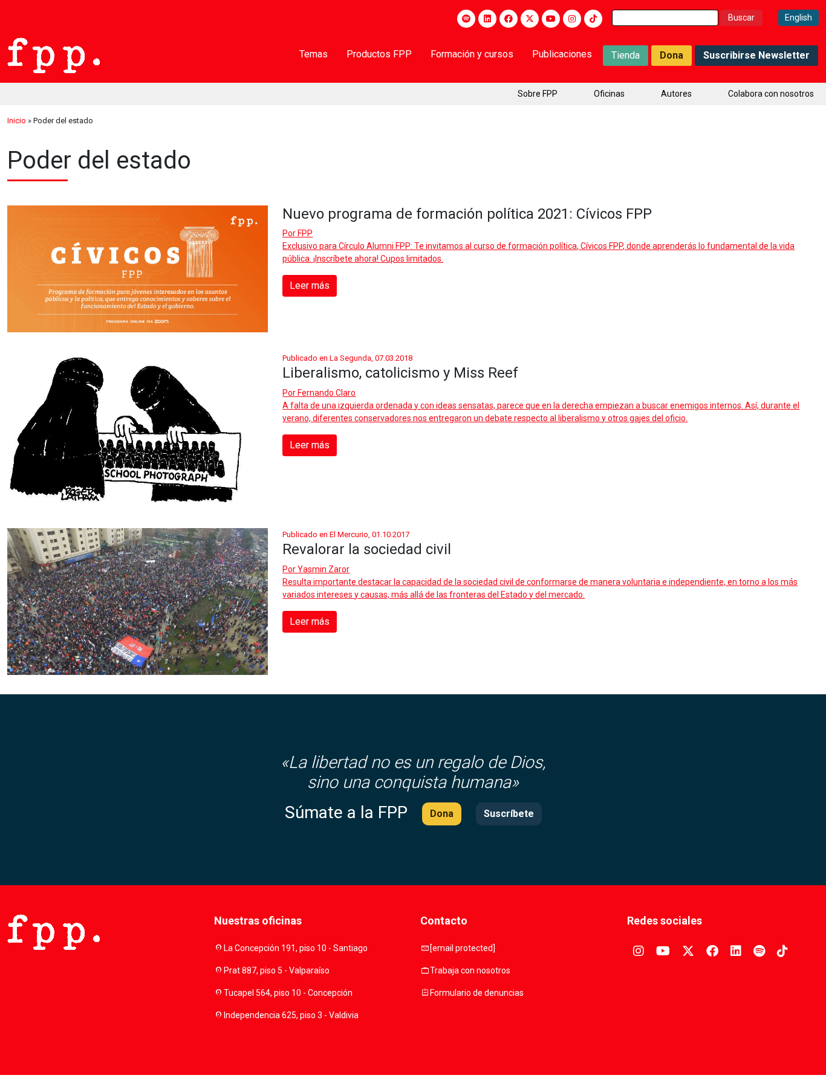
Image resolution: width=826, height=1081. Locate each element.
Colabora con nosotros (771, 93)
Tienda (625, 55)
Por (297, 233)
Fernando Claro (327, 393)
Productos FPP (379, 54)
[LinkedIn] (487, 19)
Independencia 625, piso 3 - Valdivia (291, 1015)
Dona (671, 55)
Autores (676, 93)
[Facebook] (508, 19)
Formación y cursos (472, 54)
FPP (305, 233)
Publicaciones (562, 54)
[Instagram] (572, 19)
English (798, 17)
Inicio (16, 120)
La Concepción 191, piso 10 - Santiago (296, 948)
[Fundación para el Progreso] (53, 54)
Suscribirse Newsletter (756, 55)
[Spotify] (466, 19)
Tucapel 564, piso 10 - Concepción (288, 993)
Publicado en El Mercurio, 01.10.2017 (345, 534)
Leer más (310, 285)
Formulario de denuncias (477, 993)
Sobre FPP (538, 93)
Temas (313, 54)
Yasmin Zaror (324, 569)
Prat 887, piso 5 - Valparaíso (277, 970)
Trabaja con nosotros (470, 970)
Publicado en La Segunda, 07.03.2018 (347, 358)
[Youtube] (551, 19)
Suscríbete (509, 813)
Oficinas (609, 93)
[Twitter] (530, 19)
